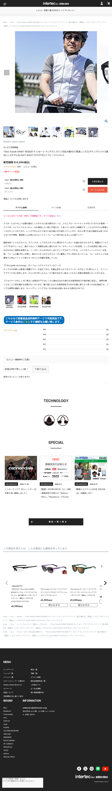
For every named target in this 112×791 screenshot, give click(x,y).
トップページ (8, 669)
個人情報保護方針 (37, 692)
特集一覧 (34, 673)
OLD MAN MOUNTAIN (11, 730)
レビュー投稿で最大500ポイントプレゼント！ (56, 10)
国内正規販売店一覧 (38, 681)
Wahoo (6, 753)
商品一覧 (34, 669)
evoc (5, 717)
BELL (5, 708)
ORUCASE (7, 734)
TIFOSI (5, 750)
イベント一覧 (8, 677)
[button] (6, 583)
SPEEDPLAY (7, 747)
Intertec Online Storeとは (12, 685)
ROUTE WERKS (9, 740)
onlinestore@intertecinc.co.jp (35, 708)
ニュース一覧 (8, 673)
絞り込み (42, 369)
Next (105, 72)
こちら (58, 215)
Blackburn (7, 711)
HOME (5, 22)
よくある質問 (36, 688)
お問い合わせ (30, 714)
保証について (8, 692)
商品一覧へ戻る (58, 522)
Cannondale (8, 714)
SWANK (19, 616)
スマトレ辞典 (36, 677)
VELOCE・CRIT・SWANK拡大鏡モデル (30, 632)
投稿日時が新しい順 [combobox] (15, 369)
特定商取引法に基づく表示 (13, 696)
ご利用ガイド (36, 685)
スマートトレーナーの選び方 (14, 681)
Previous (6, 72)
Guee (5, 724)
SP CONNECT (8, 744)
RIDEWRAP (7, 737)
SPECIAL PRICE (9, 757)
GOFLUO (6, 721)
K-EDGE (6, 727)
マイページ (7, 688)
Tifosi (12, 22)
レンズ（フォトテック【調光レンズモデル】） (32, 624)
